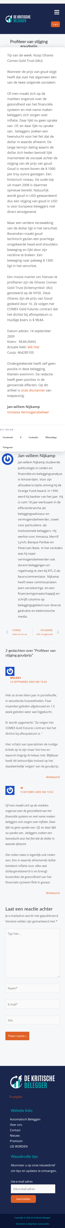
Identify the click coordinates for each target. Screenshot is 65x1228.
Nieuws (15, 1135)
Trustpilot (15, 1097)
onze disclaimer (33, 390)
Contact (15, 1130)
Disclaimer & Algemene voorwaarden (32, 1224)
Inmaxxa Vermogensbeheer (28, 412)
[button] (8, 437)
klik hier (34, 347)
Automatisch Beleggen (25, 1119)
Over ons (16, 1125)
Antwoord (53, 777)
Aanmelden (23, 1199)
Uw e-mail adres (22, 1181)
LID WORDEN (19, 1146)
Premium (16, 1141)
